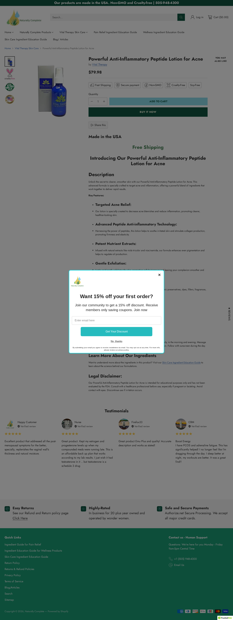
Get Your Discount (117, 331)
